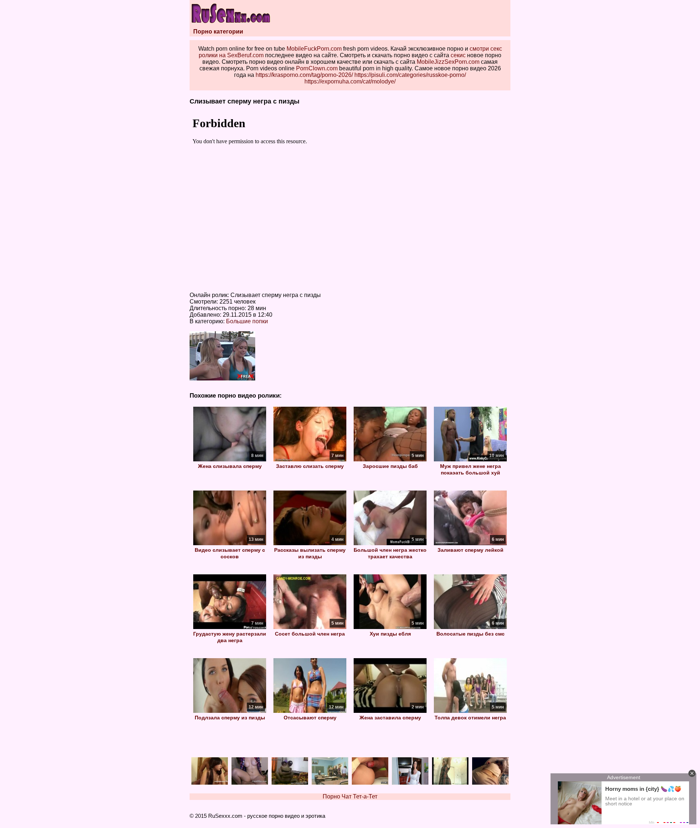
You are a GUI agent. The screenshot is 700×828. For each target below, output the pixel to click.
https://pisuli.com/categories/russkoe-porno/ (410, 75)
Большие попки (247, 321)
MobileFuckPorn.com (314, 49)
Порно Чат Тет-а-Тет (350, 796)
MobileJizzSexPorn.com (448, 62)
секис (458, 55)
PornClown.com (317, 68)
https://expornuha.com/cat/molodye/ (350, 81)
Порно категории (218, 31)
